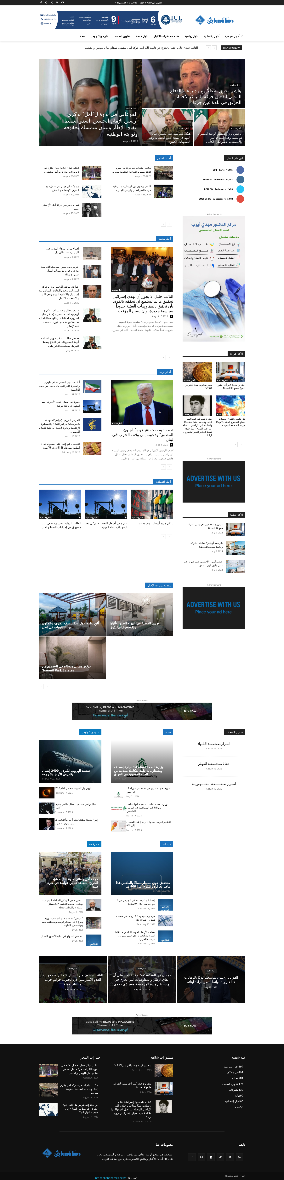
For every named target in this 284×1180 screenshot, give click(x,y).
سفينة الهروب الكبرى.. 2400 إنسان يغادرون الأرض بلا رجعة (66, 772)
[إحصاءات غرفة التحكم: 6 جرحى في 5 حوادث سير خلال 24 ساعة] (165, 905)
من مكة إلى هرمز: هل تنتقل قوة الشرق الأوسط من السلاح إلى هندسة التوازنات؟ (80, 1108)
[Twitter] (52, 3)
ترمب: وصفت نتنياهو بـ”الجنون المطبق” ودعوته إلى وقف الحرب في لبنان (142, 435)
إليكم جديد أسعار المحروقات (156, 523)
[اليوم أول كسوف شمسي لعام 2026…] (46, 792)
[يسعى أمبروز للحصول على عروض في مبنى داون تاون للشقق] (235, 566)
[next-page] (163, 224)
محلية (219, 414)
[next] (208, 47)
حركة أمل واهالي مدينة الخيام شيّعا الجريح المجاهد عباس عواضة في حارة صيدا (72, 882)
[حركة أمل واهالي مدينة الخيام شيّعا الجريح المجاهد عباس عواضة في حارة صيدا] (70, 873)
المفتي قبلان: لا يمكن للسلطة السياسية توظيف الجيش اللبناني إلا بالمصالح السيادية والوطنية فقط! (62, 904)
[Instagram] (46, 3)
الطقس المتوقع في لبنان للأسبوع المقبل (62, 936)
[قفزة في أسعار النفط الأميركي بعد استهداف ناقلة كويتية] (92, 406)
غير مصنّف (188, 414)
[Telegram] (211, 1157)
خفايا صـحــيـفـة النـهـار (214, 764)
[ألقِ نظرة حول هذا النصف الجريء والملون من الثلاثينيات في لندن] (72, 614)
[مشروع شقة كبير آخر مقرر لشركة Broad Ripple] (230, 372)
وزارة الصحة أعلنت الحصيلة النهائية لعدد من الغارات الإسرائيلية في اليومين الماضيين (147, 808)
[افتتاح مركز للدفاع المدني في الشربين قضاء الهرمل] (92, 253)
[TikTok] (220, 1157)
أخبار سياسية (131, 108)
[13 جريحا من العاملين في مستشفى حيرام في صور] (118, 792)
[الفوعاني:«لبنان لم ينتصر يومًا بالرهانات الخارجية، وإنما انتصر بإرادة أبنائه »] (211, 979)
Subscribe (205, 198)
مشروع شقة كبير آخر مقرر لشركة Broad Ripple (231, 386)
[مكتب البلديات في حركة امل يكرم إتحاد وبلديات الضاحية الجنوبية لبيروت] (163, 173)
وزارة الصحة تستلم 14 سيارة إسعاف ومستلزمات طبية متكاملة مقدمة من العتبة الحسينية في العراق (138, 770)
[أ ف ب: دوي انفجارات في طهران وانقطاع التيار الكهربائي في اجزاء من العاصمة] (92, 386)
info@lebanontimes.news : (111, 1178)
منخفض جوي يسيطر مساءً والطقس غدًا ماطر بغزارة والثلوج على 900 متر (143, 884)
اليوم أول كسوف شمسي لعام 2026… (73, 788)
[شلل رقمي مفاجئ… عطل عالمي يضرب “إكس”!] (46, 808)
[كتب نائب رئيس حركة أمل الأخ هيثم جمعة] (91, 210)
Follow (207, 179)
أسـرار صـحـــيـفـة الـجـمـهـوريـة (214, 784)
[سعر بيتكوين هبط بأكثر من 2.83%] (197, 372)
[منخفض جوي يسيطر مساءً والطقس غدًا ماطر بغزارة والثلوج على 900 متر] (142, 873)
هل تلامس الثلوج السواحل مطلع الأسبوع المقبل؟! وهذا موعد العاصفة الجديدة (230, 422)
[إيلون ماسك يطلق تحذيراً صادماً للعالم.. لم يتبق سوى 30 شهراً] (46, 824)
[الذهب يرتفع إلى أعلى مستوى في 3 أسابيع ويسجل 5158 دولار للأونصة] (92, 448)
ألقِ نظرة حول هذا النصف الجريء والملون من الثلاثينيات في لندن (70, 625)
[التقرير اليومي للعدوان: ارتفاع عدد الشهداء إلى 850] (118, 826)
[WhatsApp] (239, 1157)
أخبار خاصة (73, 968)
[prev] (214, 47)
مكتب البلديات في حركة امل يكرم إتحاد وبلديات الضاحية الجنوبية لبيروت (79, 1089)
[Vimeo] (57, 3)
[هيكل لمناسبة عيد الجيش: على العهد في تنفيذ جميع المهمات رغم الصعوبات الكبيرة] (167, 127)
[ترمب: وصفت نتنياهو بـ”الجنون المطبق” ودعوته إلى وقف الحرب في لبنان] (142, 402)
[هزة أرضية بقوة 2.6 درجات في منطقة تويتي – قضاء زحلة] (165, 920)
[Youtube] (62, 3)
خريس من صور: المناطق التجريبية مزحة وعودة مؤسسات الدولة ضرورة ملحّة (60, 270)
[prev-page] (169, 224)
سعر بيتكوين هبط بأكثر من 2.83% (132, 1065)
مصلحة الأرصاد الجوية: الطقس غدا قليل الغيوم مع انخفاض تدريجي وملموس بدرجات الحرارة (134, 936)
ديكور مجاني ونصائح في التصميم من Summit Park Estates (66, 668)
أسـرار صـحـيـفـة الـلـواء (213, 744)
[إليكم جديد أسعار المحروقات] (152, 504)
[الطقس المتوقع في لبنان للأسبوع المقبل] (93, 940)
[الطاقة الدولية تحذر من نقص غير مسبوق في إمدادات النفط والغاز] (60, 504)
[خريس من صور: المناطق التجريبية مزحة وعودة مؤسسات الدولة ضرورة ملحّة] (92, 271)
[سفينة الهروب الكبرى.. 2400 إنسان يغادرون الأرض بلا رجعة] (70, 761)
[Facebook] (41, 3)
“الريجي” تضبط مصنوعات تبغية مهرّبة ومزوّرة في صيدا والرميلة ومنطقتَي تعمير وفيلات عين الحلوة (62, 922)
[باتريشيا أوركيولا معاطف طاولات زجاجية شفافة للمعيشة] (235, 548)
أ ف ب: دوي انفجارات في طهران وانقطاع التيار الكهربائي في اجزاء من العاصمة (59, 385)
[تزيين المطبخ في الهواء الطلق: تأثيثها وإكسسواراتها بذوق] (139, 614)
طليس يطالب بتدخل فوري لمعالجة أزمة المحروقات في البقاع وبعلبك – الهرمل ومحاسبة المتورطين (59, 342)
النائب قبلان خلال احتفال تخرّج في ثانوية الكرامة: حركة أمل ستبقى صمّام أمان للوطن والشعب (141, 47)
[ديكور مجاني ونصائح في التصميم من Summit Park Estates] (72, 657)
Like (215, 169)
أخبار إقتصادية (45, 517)
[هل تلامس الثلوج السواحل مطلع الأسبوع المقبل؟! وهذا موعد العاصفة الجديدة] (230, 405)
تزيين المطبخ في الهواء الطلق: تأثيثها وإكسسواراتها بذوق (134, 625)
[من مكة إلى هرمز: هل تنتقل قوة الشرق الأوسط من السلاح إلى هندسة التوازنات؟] (91, 191)
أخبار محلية (164, 238)
